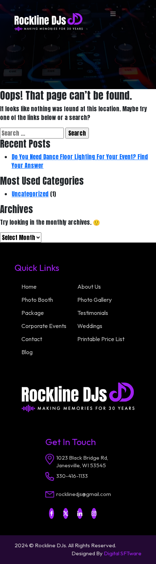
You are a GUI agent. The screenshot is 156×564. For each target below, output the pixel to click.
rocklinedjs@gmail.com (83, 494)
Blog (27, 352)
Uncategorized (30, 193)
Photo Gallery (94, 299)
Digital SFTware (122, 553)
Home (29, 286)
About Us (89, 286)
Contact (31, 339)
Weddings (89, 325)
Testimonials (92, 312)
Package (32, 312)
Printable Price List (100, 339)
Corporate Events (43, 325)
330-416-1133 (72, 475)
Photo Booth (37, 299)
